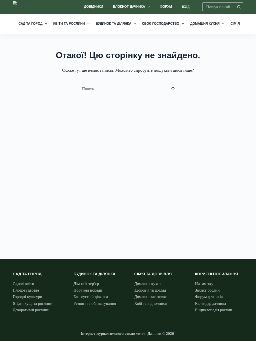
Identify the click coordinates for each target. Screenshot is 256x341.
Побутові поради (88, 290)
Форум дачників (209, 297)
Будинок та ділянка (113, 23)
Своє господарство (160, 23)
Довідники (93, 6)
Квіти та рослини (69, 23)
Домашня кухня (205, 23)
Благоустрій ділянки (91, 297)
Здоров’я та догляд (150, 290)
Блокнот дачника (129, 6)
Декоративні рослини (31, 310)
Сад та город (30, 23)
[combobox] (218, 6)
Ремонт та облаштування (95, 303)
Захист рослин (207, 290)
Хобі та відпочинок (150, 303)
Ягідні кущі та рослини (32, 303)
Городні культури (27, 297)
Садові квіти (23, 284)
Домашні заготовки (151, 297)
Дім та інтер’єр (86, 284)
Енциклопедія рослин (213, 310)
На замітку (204, 284)
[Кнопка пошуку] (239, 7)
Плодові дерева (26, 290)
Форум (166, 6)
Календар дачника (210, 303)
